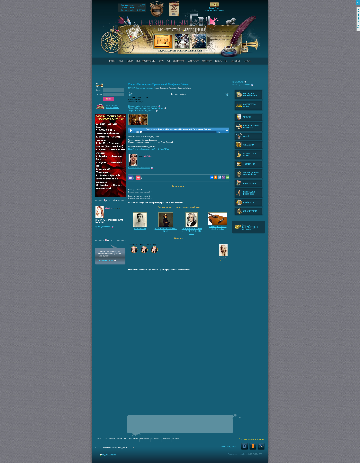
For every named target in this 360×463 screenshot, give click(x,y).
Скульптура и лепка (249, 155)
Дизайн (246, 136)
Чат (168, 61)
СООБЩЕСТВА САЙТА (249, 105)
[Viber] (223, 177)
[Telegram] (219, 177)
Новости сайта (221, 61)
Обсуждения (207, 61)
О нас (121, 61)
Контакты (247, 61)
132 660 (141, 5)
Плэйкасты (249, 203)
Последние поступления (250, 95)
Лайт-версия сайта (358, 19)
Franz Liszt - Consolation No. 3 (166, 229)
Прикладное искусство (249, 193)
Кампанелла (140, 228)
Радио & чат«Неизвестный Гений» (214, 8)
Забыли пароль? (112, 108)
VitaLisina (147, 156)
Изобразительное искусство (251, 127)
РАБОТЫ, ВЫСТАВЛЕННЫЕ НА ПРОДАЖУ (249, 227)
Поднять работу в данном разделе (142, 106)
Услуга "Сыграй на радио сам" (141, 110)
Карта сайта (134, 447)
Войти (108, 99)
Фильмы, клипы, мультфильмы (251, 174)
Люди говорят (178, 61)
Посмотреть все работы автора (139, 168)
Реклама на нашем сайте (251, 439)
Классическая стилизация (144, 88)
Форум (161, 61)
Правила (130, 61)
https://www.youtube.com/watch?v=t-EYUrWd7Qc (148, 149)
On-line (124, 7)
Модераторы (155, 438)
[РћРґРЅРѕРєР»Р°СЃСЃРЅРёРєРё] (215, 177)
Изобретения (249, 183)
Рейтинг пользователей (145, 61)
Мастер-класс (193, 61)
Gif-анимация (250, 211)
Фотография (249, 164)
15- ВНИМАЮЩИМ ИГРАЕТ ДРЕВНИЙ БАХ (192, 231)
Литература (248, 145)
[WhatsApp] (227, 177)
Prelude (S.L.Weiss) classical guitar (217, 227)
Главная (112, 61)
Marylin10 (222, 258)
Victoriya (108, 208)
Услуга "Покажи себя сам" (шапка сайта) (145, 108)
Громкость (226, 130)
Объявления (235, 61)
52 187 (132, 7)
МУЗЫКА (131, 88)
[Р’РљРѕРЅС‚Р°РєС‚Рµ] (211, 177)
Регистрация (111, 105)
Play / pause (131, 130)
